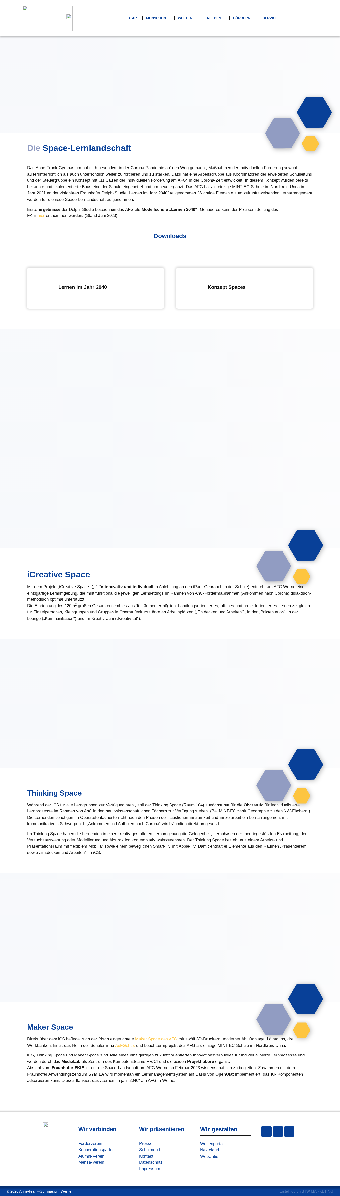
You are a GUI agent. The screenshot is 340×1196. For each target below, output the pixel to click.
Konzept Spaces (227, 287)
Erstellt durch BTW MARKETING (306, 1191)
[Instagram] (266, 1131)
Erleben (213, 18)
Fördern (241, 18)
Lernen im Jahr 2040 (82, 287)
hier (41, 215)
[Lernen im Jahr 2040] (43, 288)
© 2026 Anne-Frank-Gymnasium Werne (39, 1191)
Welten (185, 18)
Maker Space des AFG (156, 1039)
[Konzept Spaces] (192, 288)
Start (133, 18)
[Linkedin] (289, 1131)
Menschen (156, 18)
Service (270, 18)
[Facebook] (278, 1131)
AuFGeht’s (125, 1045)
